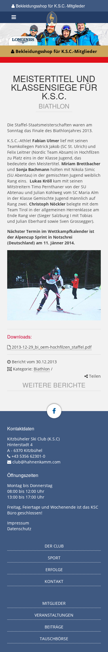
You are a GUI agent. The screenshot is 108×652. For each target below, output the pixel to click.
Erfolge (54, 569)
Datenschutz (19, 528)
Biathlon (42, 369)
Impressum (18, 523)
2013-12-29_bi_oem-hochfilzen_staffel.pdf (51, 347)
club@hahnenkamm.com (36, 462)
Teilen (94, 376)
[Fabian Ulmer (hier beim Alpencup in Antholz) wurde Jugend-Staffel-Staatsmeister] (54, 285)
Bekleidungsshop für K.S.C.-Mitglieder (50, 6)
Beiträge (54, 627)
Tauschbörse (54, 638)
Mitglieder (54, 603)
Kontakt (54, 581)
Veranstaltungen (54, 615)
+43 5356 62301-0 (28, 456)
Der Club (54, 546)
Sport (54, 557)
